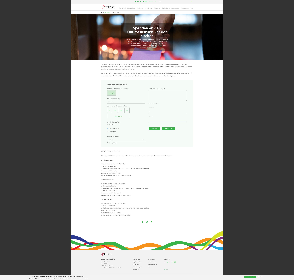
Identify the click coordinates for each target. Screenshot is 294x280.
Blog (192, 8)
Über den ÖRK (122, 8)
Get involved (107, 12)
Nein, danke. (260, 276)
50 (115, 110)
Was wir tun (157, 8)
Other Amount (118, 116)
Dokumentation (175, 8)
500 (127, 110)
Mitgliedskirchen (131, 8)
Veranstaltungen (149, 8)
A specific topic (112, 131)
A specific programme (114, 128)
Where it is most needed (114, 125)
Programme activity (113, 136)
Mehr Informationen (83, 278)
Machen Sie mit (166, 8)
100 (121, 110)
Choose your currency (113, 99)
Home (101, 12)
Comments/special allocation (157, 88)
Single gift (111, 93)
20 (109, 110)
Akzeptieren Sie (250, 277)
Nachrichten (140, 8)
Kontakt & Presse (185, 8)
